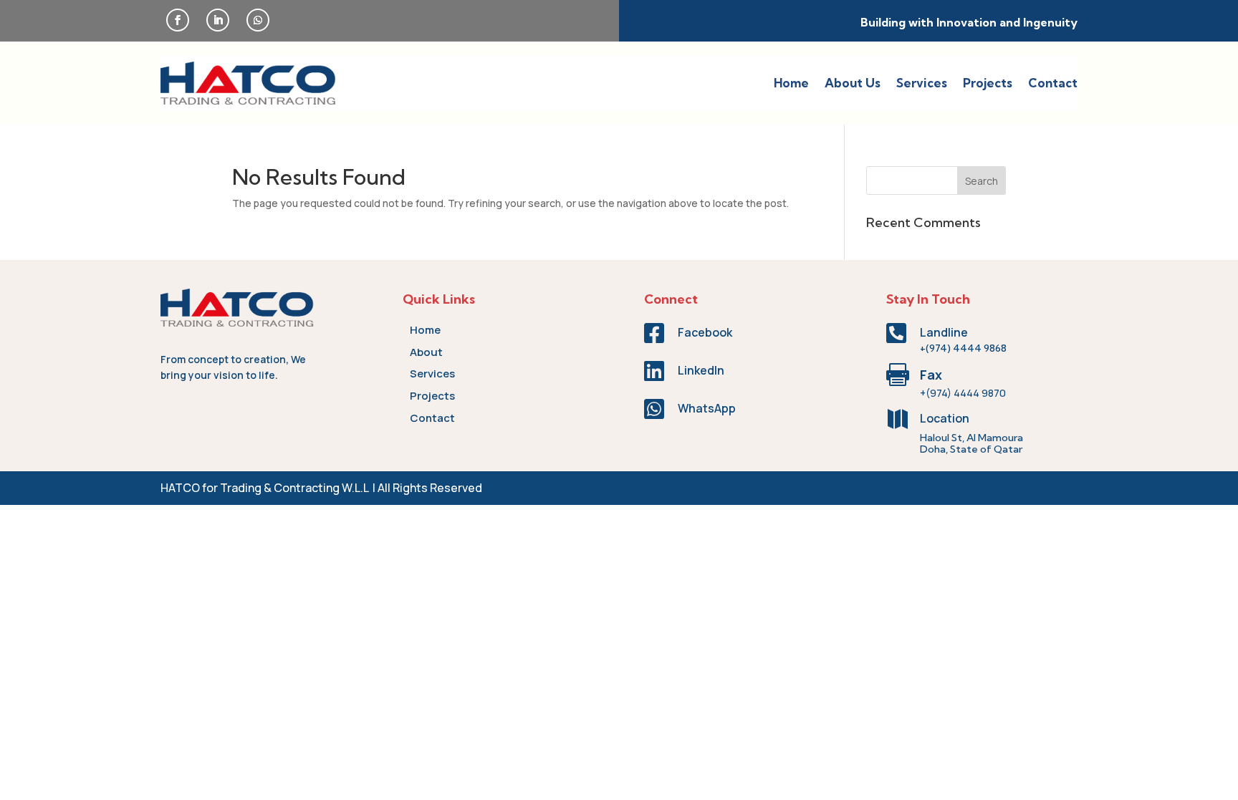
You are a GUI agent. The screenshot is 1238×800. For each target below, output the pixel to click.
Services (921, 82)
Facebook (705, 332)
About (426, 352)
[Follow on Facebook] (177, 20)
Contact (1053, 82)
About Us (852, 82)
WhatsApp (707, 408)
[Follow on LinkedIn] (217, 20)
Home (791, 82)
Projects (987, 82)
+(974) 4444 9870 (963, 393)
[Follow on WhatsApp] (257, 20)
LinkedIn (701, 370)
